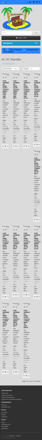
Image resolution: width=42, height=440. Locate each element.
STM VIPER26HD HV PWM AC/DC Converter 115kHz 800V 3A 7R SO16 (7, 241)
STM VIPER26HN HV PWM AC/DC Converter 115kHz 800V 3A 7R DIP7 (17, 241)
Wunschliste (5, 426)
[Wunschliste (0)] (34, 2)
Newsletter (5, 428)
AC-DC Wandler (8, 52)
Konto (3, 422)
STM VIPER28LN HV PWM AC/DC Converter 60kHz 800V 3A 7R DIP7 (17, 318)
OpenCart (11, 436)
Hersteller (4, 413)
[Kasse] (39, 2)
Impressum (5, 393)
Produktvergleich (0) (8, 64)
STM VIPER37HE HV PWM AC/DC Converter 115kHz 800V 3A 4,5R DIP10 (28, 318)
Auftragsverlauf (6, 424)
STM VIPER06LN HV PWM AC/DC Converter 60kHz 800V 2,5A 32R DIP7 (7, 89)
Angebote (4, 417)
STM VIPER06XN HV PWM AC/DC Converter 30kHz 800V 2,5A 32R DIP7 (17, 89)
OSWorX (18, 436)
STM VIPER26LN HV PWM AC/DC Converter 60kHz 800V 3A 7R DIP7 (28, 241)
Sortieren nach (7, 68)
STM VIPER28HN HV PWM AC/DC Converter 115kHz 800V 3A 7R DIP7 (7, 318)
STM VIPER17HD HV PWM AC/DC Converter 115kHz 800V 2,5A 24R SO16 (28, 89)
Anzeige (26, 68)
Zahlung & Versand (7, 395)
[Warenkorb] (36, 2)
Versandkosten (7, 129)
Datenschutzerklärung (8, 397)
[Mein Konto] (30, 2)
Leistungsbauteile (32, 50)
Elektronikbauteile (15, 50)
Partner (4, 415)
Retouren (4, 405)
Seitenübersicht (6, 407)
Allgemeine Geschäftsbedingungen (12, 399)
